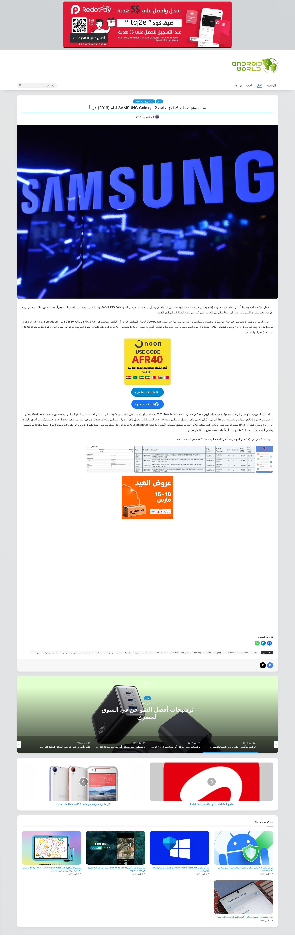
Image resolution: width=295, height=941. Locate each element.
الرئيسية (271, 85)
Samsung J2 (161, 653)
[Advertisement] (181, 577)
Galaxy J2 (232, 653)
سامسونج (88, 653)
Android (147, 698)
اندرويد (137, 653)
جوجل (99, 653)
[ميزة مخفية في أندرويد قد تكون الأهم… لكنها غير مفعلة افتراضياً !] (243, 897)
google (219, 653)
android (245, 653)
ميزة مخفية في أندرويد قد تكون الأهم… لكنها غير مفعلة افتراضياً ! (245, 917)
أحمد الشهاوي (148, 117)
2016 (256, 653)
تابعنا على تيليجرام (145, 392)
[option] (147, 714)
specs (148, 653)
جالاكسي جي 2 (112, 653)
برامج (238, 85)
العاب (249, 85)
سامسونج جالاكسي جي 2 (70, 653)
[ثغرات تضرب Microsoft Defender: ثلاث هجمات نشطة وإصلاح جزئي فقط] (179, 848)
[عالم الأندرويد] (255, 65)
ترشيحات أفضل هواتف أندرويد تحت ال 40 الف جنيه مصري (147, 713)
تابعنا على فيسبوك (145, 404)
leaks (209, 653)
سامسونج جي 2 (50, 653)
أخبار (259, 85)
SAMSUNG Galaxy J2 (180, 653)
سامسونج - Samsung (143, 101)
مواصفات (35, 653)
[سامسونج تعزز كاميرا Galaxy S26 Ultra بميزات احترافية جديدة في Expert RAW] (115, 848)
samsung (197, 653)
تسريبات (127, 653)
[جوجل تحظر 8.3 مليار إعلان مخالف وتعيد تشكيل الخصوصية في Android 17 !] (243, 848)
